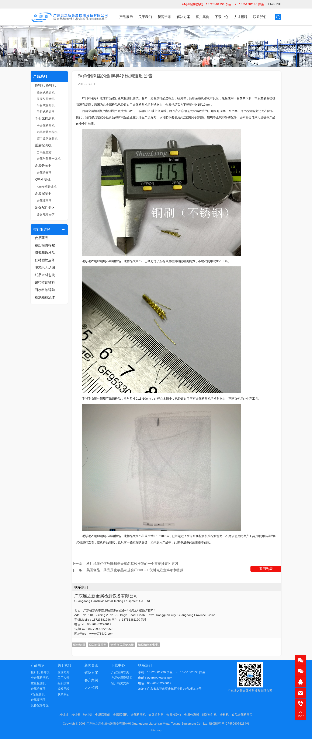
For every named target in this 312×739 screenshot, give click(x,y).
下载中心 (221, 17)
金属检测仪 (173, 714)
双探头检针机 (46, 99)
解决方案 (183, 17)
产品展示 (126, 17)
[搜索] (278, 17)
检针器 (75, 714)
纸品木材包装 (45, 275)
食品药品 (41, 238)
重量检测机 (43, 145)
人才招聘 (240, 17)
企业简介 (63, 672)
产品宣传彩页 (120, 672)
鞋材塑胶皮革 (45, 260)
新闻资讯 (164, 17)
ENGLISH (274, 4)
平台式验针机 (46, 105)
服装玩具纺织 (45, 267)
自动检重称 (44, 152)
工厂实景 (63, 677)
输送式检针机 (46, 92)
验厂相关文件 (120, 683)
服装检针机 (209, 714)
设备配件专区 (45, 207)
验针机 (87, 714)
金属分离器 (43, 165)
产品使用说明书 (121, 677)
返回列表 (266, 569)
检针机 (63, 714)
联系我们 (260, 17)
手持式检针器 (46, 111)
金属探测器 (43, 193)
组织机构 (63, 683)
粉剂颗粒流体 (45, 297)
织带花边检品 (45, 253)
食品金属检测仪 (242, 714)
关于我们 (145, 17)
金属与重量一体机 (48, 158)
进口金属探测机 (47, 138)
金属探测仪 (102, 714)
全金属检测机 (45, 118)
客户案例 (202, 17)
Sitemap (156, 730)
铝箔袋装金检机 (47, 132)
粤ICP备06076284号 (235, 723)
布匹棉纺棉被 (45, 245)
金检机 (224, 714)
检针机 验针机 (45, 85)
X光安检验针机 (46, 186)
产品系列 (40, 76)
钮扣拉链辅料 (45, 282)
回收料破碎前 (45, 290)
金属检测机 (138, 714)
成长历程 (63, 688)
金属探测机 (120, 714)
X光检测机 (43, 179)
